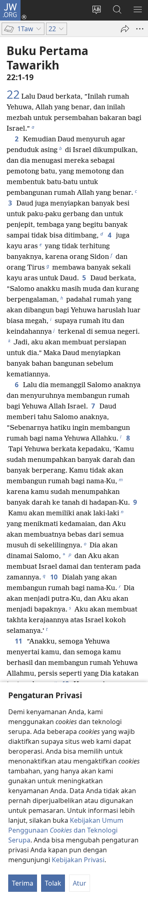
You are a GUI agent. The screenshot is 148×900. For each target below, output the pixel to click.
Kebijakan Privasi (78, 859)
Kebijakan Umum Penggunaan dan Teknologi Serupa (65, 830)
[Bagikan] (125, 28)
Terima (22, 883)
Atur (79, 883)
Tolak (53, 883)
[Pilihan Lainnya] (139, 28)
